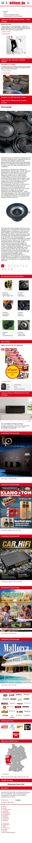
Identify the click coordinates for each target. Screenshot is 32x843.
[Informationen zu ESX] (20, 700)
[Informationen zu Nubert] (4, 712)
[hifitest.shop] (16, 737)
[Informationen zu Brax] (26, 695)
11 (5, 269)
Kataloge (5, 816)
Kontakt (5, 831)
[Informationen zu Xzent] (19, 715)
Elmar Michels (17, 384)
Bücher (5, 808)
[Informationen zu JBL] (4, 707)
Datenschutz (6, 828)
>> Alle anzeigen (5, 34)
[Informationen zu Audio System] (11, 695)
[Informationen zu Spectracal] (27, 712)
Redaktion (5, 811)
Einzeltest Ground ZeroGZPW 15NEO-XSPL (7, 294)
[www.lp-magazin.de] (27, 729)
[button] (29, 212)
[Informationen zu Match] (10, 707)
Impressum (6, 823)
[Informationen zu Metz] (18, 707)
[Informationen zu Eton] (26, 699)
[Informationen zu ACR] (5, 695)
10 (2, 269)
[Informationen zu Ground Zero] (12, 703)
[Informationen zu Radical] (20, 712)
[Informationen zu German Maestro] (4, 704)
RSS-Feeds (6, 817)
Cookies (5, 829)
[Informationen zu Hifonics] (27, 703)
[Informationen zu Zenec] (27, 715)
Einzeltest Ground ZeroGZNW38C (5, 314)
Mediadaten (6, 824)
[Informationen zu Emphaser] (13, 699)
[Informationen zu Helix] (20, 704)
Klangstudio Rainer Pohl (16, 784)
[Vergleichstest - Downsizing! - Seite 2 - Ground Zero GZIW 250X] (8, 269)
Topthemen (6, 819)
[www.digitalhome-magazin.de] (4, 729)
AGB (4, 826)
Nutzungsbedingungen (9, 832)
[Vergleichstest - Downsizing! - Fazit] (11, 269)
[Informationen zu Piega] (12, 711)
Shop (4, 806)
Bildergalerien (6, 814)
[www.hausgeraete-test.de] (12, 729)
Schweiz (6, 774)
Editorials (5, 820)
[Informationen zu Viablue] (12, 716)
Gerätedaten (6, 812)
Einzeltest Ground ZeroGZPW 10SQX (21, 334)
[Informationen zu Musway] (25, 707)
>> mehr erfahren (6, 381)
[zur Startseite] (17, 3)
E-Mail (15, 387)
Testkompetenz (7, 809)
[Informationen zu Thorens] (5, 716)
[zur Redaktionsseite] (3, 386)
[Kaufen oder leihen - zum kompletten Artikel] (16, 45)
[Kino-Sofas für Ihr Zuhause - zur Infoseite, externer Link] (16, 84)
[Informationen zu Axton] (18, 695)
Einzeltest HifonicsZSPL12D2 (21, 314)
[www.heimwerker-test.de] (20, 729)
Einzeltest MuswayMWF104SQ (21, 294)
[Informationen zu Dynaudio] (5, 699)
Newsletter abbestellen (7, 802)
